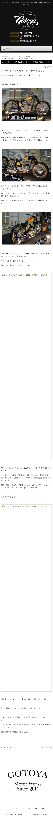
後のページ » (47, 747)
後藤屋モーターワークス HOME (11, 56)
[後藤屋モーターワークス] (26, 30)
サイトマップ (17, 809)
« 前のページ (6, 747)
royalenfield (27, 56)
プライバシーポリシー (35, 809)
